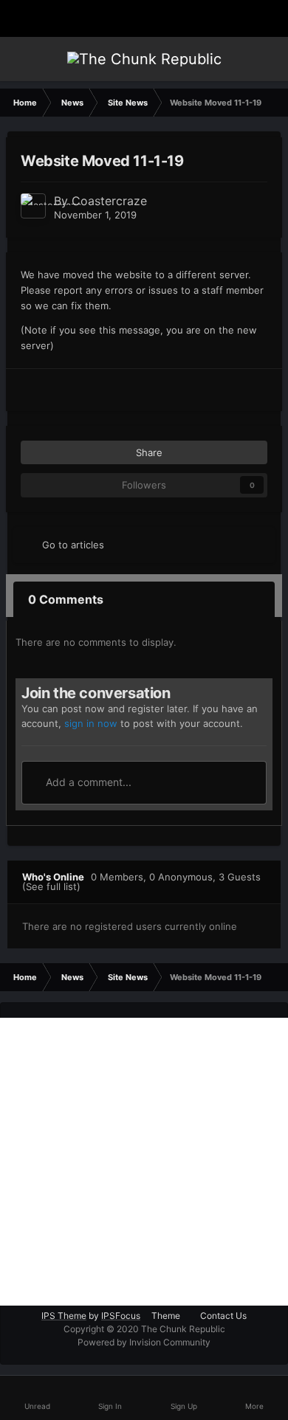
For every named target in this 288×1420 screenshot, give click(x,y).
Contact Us (223, 1315)
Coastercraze (109, 200)
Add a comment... (87, 782)
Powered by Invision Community (144, 1342)
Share (147, 452)
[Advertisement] (144, 1162)
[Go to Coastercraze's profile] (33, 205)
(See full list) (51, 886)
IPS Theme (63, 1315)
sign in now (90, 723)
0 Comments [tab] (65, 599)
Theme (166, 1315)
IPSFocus (120, 1315)
